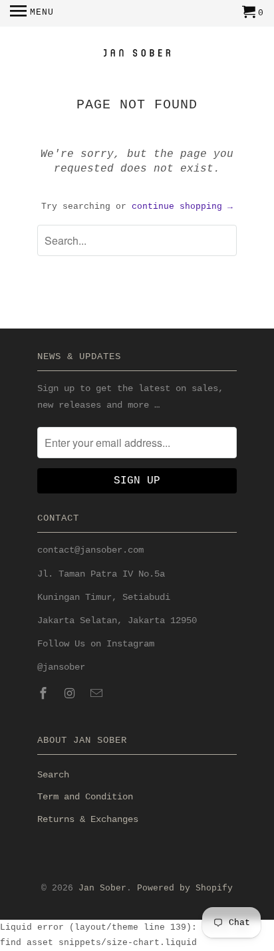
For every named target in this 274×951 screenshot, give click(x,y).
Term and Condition (85, 796)
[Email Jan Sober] (97, 694)
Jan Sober (102, 888)
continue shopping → (182, 206)
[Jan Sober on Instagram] (71, 694)
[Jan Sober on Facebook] (44, 694)
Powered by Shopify (185, 888)
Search (53, 774)
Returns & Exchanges (87, 819)
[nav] (32, 13)
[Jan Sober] (137, 54)
